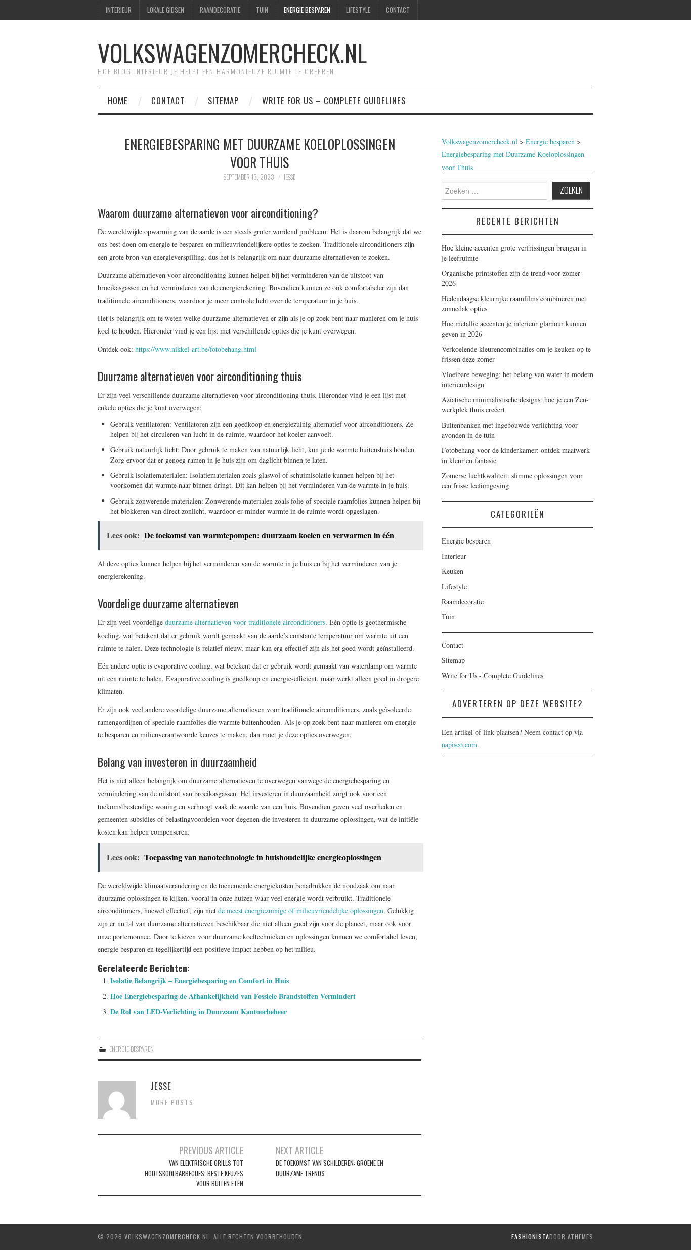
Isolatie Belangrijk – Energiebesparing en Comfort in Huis (199, 980)
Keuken (452, 571)
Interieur (119, 10)
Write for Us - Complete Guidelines (492, 675)
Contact (398, 10)
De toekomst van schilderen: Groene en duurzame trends (329, 1168)
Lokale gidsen (165, 10)
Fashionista (530, 1236)
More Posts (172, 1102)
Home (118, 100)
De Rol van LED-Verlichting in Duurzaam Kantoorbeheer (198, 1011)
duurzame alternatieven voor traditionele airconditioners (245, 622)
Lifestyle (358, 10)
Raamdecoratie (220, 10)
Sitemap (223, 100)
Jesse (289, 177)
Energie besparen (307, 10)
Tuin (262, 10)
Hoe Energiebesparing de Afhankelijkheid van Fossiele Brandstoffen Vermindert (233, 996)
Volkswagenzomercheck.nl (232, 52)
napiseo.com (459, 744)
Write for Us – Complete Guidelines (334, 100)
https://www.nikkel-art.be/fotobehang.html (195, 349)
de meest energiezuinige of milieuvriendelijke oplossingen (300, 910)
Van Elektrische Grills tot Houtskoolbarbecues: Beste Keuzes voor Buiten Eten (194, 1173)
